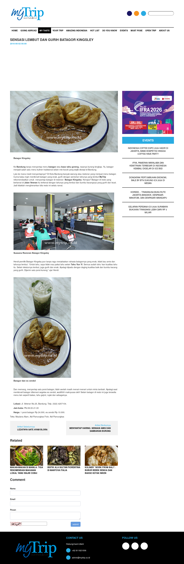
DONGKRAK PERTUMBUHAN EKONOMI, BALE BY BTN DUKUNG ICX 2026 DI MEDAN (148, 180)
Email (12, 499)
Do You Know (109, 30)
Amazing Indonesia (76, 30)
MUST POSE (136, 30)
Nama (13, 488)
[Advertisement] (92, 69)
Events (124, 30)
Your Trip (57, 30)
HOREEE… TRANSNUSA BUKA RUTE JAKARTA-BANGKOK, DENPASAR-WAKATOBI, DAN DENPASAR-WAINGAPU (148, 195)
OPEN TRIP (150, 30)
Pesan (13, 509)
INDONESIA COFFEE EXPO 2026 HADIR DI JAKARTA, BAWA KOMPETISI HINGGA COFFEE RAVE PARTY (148, 151)
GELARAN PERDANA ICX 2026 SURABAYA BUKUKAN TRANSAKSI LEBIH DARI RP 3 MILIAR (148, 209)
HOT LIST (94, 30)
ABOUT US (164, 30)
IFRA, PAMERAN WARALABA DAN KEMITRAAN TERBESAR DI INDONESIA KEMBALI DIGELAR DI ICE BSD (148, 165)
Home (15, 30)
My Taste (45, 30)
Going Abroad (29, 30)
